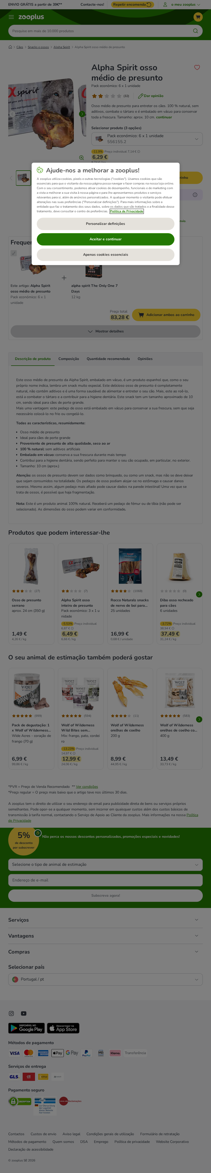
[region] (106, 214)
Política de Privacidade (126, 211)
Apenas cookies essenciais (105, 254)
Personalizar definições (105, 223)
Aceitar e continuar (105, 239)
